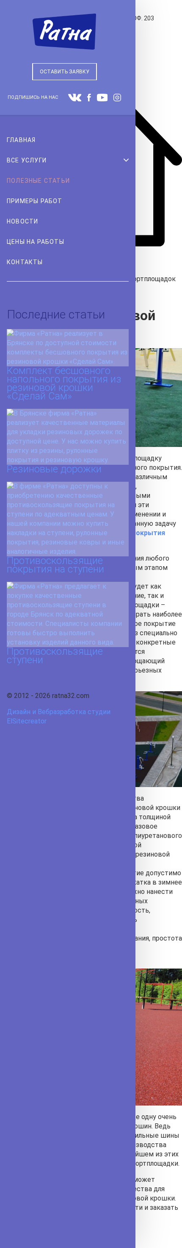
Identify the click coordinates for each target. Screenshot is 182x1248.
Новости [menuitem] (22, 221)
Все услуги (27, 160)
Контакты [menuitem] (25, 262)
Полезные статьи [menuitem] (38, 180)
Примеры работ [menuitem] (35, 201)
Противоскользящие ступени (55, 655)
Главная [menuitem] (21, 140)
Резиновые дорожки (54, 469)
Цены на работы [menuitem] (35, 241)
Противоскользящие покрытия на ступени (55, 565)
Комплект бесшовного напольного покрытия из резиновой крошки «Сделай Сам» (64, 383)
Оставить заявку (64, 72)
